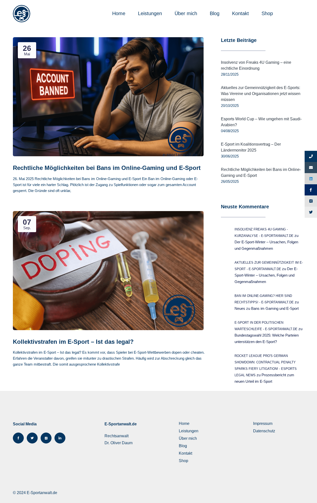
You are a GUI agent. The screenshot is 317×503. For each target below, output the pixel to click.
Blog (215, 13)
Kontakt (241, 13)
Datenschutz (264, 431)
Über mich (187, 13)
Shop (268, 13)
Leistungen (150, 13)
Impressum (262, 423)
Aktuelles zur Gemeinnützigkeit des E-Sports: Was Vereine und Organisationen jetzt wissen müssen (260, 94)
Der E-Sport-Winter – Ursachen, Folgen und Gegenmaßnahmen (266, 275)
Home (119, 13)
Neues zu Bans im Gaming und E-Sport (267, 308)
